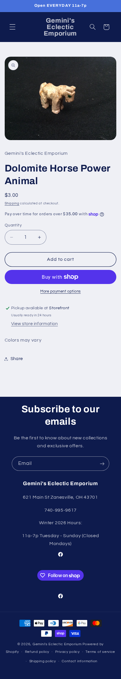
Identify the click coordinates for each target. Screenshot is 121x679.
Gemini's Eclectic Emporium (57, 644)
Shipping (12, 203)
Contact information (80, 661)
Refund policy (37, 651)
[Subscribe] (102, 463)
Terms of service (100, 651)
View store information (34, 324)
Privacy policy (67, 651)
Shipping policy (42, 661)
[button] (12, 27)
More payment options (60, 291)
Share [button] (17, 359)
